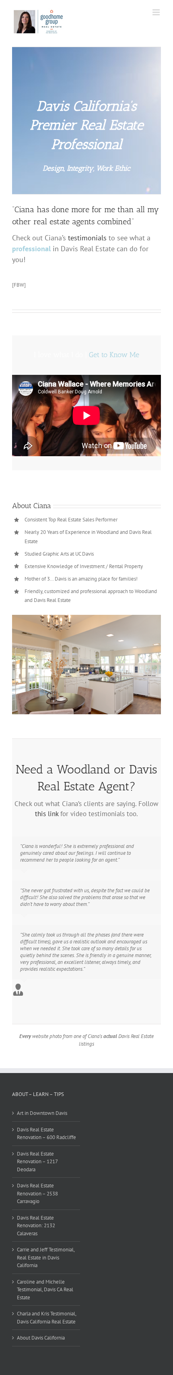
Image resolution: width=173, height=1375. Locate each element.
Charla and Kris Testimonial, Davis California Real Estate (46, 1317)
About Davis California (41, 1337)
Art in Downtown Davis (42, 1113)
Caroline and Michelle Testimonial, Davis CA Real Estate (45, 1289)
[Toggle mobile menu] (156, 12)
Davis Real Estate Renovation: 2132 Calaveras (36, 1225)
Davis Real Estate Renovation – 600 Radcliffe (46, 1133)
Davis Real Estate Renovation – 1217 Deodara (37, 1161)
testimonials (87, 237)
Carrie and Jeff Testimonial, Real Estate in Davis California (45, 1257)
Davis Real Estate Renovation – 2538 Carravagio (37, 1193)
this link (46, 813)
